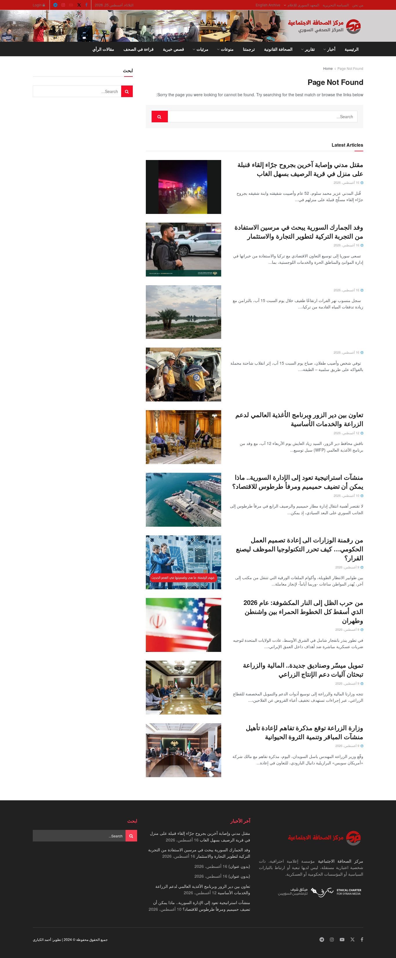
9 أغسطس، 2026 (347, 567)
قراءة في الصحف (138, 49)
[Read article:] (183, 312)
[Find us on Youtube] (71, 5)
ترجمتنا (249, 49)
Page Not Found (350, 68)
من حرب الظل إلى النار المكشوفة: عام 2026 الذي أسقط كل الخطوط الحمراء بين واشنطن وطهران (303, 611)
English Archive (268, 4)
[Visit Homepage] (325, 26)
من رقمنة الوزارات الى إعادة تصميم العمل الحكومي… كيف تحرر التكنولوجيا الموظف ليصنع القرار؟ (299, 548)
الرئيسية (352, 49)
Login (38, 4)
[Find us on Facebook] (86, 5)
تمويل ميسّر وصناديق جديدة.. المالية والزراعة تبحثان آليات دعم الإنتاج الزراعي (303, 669)
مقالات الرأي (103, 49)
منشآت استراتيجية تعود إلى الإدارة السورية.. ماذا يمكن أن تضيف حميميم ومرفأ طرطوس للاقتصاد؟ (297, 481)
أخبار (331, 49)
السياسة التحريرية (336, 4)
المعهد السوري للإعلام (303, 4)
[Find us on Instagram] (63, 5)
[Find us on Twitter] (79, 5)
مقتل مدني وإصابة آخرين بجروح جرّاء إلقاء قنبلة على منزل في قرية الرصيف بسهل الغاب (300, 169)
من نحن (357, 4)
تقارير (310, 49)
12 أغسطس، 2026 (347, 432)
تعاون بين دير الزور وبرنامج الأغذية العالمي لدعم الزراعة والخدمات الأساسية (299, 419)
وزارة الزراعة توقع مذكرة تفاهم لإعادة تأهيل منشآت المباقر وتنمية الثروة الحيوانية (304, 732)
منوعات (227, 49)
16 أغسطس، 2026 (347, 182)
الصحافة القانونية (278, 49)
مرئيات (202, 49)
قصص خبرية (173, 49)
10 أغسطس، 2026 (347, 495)
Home (328, 68)
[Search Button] (35, 49)
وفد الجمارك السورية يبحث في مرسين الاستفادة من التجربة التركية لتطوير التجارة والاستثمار (299, 231)
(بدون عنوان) (239, 866)
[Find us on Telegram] (55, 5)
